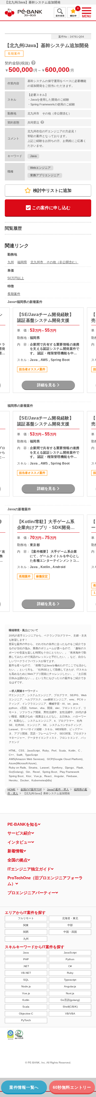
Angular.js (70, 986)
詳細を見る (46, 385)
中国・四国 (70, 931)
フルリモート (26, 918)
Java (33, 156)
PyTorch (26, 1020)
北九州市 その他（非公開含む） (54, 262)
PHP (26, 959)
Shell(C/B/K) (70, 1006)
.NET (26, 966)
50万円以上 (15, 278)
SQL (26, 979)
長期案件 (13, 294)
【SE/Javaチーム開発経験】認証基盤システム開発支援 (45, 317)
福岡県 (22, 262)
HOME (11, 789)
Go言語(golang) (70, 1000)
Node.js (26, 986)
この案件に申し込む (51, 208)
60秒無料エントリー (72, 1087)
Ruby (70, 972)
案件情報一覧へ (24, 1087)
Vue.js (26, 993)
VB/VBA (70, 1013)
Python (70, 959)
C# (70, 966)
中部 (70, 925)
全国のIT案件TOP (31, 789)
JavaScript (70, 952)
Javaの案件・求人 (58, 789)
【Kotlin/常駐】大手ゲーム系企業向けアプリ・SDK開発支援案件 (46, 525)
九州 (10, 262)
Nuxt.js (70, 993)
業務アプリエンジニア (44, 175)
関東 (26, 925)
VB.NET (26, 972)
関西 (26, 931)
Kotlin (25, 1000)
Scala (25, 1006)
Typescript (70, 979)
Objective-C (26, 1013)
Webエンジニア (40, 167)
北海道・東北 (70, 918)
